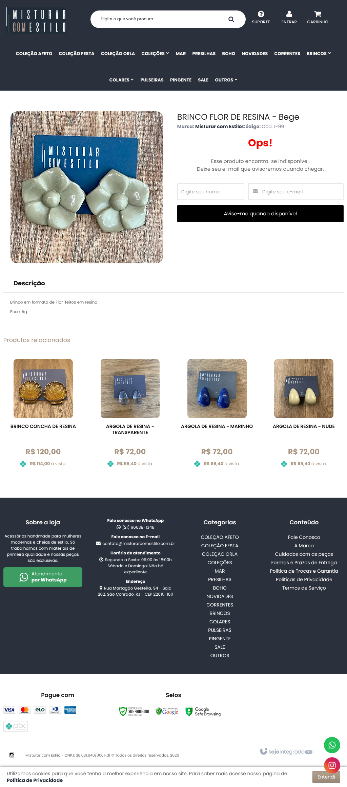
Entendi (326, 776)
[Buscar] (231, 19)
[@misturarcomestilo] (332, 765)
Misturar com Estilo (218, 126)
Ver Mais (47, 449)
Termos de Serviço (304, 588)
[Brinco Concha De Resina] (43, 418)
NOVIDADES (219, 596)
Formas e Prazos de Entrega (304, 562)
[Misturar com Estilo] (36, 20)
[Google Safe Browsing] (167, 711)
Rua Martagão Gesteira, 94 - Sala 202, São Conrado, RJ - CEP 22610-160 (135, 591)
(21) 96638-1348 (138, 527)
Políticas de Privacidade (304, 579)
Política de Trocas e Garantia (304, 571)
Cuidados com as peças (304, 554)
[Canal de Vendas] (332, 745)
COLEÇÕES (219, 562)
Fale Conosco (304, 537)
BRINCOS (219, 613)
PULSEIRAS (219, 630)
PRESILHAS (219, 579)
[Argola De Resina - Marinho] (217, 418)
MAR (220, 571)
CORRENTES (219, 604)
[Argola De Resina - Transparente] (130, 418)
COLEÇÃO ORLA (220, 554)
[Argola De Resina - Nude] (304, 418)
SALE (220, 647)
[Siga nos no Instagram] (12, 755)
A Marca (304, 545)
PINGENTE (220, 638)
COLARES (219, 621)
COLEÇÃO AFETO (220, 537)
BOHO (219, 588)
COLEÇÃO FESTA (220, 545)
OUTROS (219, 655)
